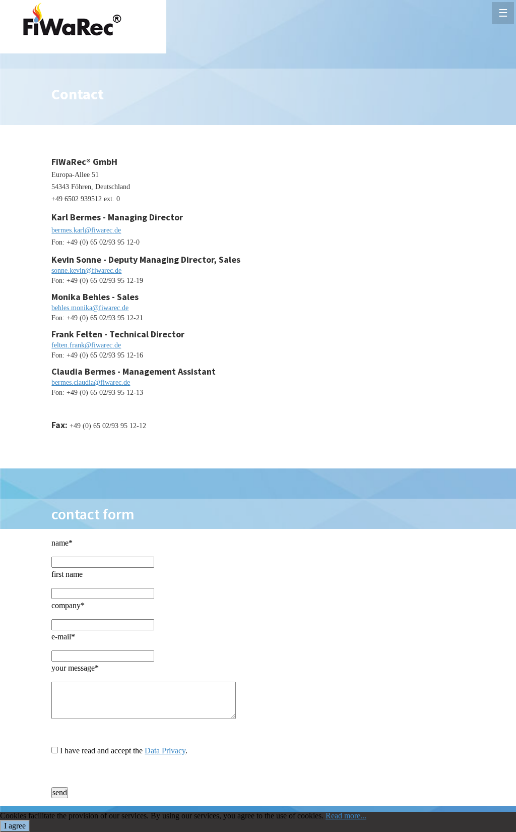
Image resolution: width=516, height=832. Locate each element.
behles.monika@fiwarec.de (89, 308)
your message (75, 668)
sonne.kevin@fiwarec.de (86, 270)
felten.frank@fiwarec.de (86, 345)
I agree (15, 825)
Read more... (346, 815)
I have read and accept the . (123, 750)
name (62, 543)
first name (67, 574)
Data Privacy (165, 750)
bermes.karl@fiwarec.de (86, 230)
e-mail (63, 636)
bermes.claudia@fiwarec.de (90, 382)
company (68, 605)
